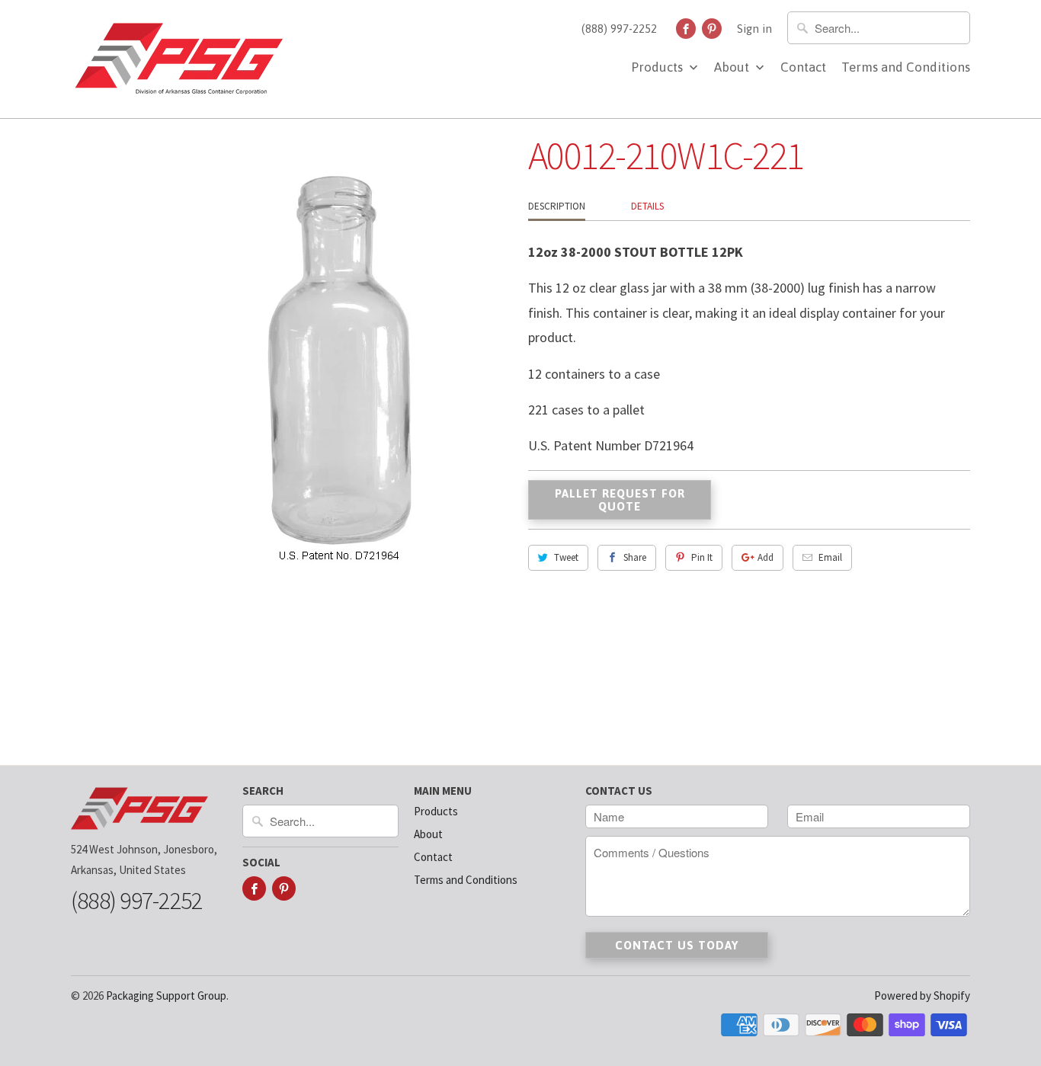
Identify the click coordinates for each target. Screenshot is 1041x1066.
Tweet (566, 557)
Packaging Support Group (166, 995)
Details (647, 206)
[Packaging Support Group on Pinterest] (712, 28)
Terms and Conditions (905, 67)
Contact (803, 67)
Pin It (702, 557)
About (733, 67)
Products (658, 67)
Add (766, 557)
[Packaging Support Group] (177, 59)
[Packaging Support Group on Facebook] (686, 28)
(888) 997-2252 (619, 28)
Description (556, 206)
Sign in (754, 28)
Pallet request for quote (620, 500)
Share (634, 557)
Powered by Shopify (922, 995)
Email (830, 557)
